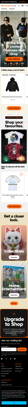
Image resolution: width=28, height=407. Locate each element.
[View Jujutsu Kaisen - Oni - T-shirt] (14, 151)
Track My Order (19, 368)
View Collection (14, 206)
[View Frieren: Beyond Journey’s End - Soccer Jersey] (12, 183)
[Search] (19, 6)
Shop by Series (5, 373)
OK (14, 402)
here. (5, 398)
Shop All (11, 8)
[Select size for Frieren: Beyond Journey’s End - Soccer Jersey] (21, 174)
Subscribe (22, 349)
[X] (6, 359)
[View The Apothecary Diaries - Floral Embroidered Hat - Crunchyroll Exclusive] (6, 160)
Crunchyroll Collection (6, 368)
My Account (18, 371)
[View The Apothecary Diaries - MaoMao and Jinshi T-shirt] (14, 136)
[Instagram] (10, 359)
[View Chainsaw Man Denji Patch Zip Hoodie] (12, 84)
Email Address (4, 346)
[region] (14, 88)
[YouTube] (15, 359)
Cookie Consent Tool (6, 385)
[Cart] (27, 5)
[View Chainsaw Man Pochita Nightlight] (20, 158)
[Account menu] (15, 5)
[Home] (8, 6)
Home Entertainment (6, 371)
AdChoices (4, 382)
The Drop (4, 8)
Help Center (18, 366)
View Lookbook (14, 59)
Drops (2, 366)
